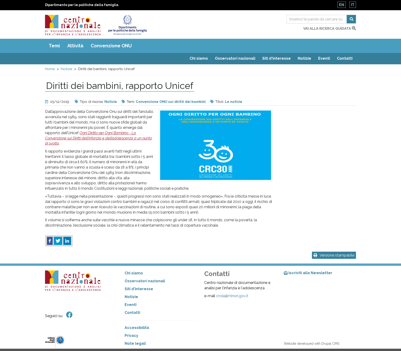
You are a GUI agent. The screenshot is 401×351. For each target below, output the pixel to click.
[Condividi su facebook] (50, 241)
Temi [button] (54, 46)
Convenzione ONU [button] (111, 46)
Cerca (351, 19)
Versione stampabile (337, 255)
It (352, 5)
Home (50, 69)
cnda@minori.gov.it (232, 296)
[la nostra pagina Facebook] (69, 315)
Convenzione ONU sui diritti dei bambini (171, 102)
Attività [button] (75, 46)
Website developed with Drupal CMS (311, 343)
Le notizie (233, 102)
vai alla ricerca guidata (327, 28)
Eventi (324, 58)
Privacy (131, 335)
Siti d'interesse (276, 58)
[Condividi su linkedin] (67, 241)
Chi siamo (199, 58)
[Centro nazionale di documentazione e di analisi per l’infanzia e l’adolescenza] (73, 25)
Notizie (304, 58)
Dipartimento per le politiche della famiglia (81, 5)
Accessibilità (137, 327)
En (341, 5)
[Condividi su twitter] (58, 241)
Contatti (344, 58)
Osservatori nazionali (235, 58)
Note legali (135, 343)
